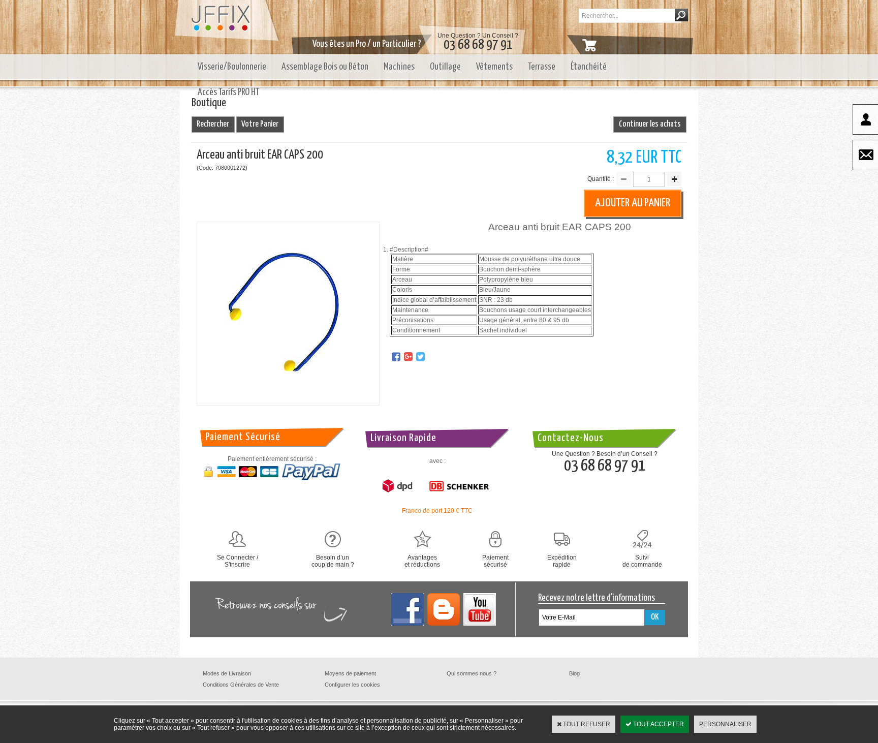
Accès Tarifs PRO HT (229, 92)
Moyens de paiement (350, 673)
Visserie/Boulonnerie (232, 67)
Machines (399, 67)
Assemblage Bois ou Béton (324, 67)
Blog (574, 673)
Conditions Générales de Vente (241, 685)
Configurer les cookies (352, 685)
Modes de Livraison (227, 673)
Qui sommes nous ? (471, 673)
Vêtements (494, 67)
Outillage (445, 67)
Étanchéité (589, 67)
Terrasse (541, 67)
